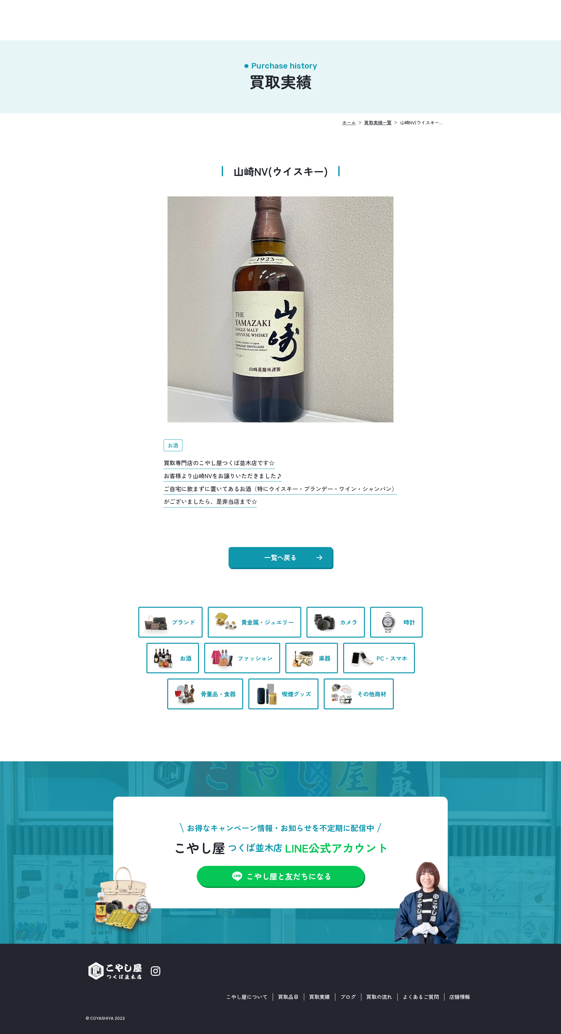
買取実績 (319, 997)
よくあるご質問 (421, 997)
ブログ (348, 997)
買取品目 (288, 997)
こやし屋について (247, 997)
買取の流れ (379, 997)
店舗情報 (459, 997)
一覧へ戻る (280, 557)
